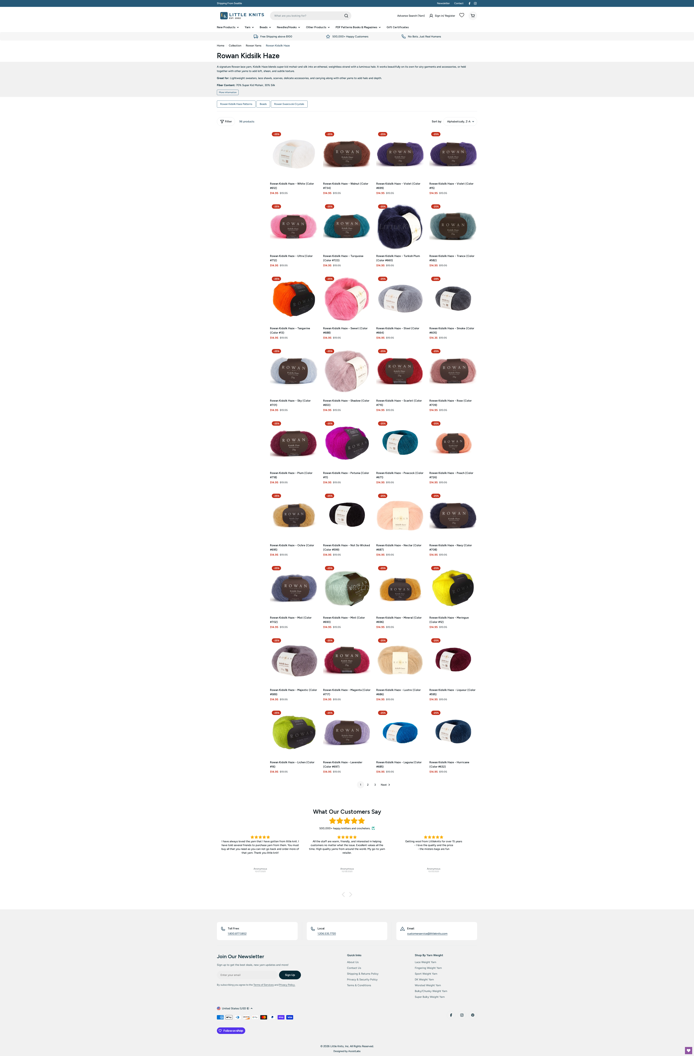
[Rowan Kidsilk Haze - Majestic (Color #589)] (294, 660)
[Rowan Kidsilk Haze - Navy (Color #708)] (453, 516)
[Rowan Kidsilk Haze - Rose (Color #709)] (453, 371)
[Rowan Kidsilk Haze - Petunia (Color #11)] (347, 443)
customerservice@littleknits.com (427, 933)
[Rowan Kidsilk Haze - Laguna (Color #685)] (400, 733)
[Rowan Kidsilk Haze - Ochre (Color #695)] (294, 516)
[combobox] (310, 15)
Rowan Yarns (253, 45)
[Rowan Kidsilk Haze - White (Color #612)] (294, 154)
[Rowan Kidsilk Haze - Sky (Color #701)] (294, 371)
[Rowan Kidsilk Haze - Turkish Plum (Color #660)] (400, 226)
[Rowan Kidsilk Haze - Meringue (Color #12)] (453, 588)
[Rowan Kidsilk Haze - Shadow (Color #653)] (347, 371)
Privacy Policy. (287, 984)
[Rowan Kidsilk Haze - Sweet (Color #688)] (347, 299)
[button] (344, 894)
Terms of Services (263, 984)
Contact (458, 3)
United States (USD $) (235, 1008)
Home (220, 45)
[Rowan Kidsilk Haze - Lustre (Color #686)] (400, 660)
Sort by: (437, 121)
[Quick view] (312, 138)
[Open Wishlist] (688, 1050)
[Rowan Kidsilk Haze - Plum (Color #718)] (294, 443)
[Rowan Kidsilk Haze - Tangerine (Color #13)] (294, 299)
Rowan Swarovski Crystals (289, 104)
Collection (235, 45)
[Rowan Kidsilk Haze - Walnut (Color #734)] (347, 154)
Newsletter (443, 3)
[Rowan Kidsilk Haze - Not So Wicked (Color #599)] (347, 516)
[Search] (346, 16)
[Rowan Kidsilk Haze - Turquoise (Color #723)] (347, 226)
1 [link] (360, 784)
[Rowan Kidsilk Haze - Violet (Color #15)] (453, 154)
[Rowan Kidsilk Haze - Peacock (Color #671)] (400, 443)
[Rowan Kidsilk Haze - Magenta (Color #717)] (347, 660)
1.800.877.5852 (237, 933)
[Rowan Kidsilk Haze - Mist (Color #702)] (294, 588)
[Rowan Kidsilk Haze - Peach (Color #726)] (453, 443)
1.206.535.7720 (327, 933)
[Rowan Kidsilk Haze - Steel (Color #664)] (400, 299)
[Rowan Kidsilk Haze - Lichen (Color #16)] (294, 733)
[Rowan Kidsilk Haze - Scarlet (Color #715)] (400, 371)
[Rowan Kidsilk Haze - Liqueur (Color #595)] (453, 660)
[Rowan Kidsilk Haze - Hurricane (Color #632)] (453, 733)
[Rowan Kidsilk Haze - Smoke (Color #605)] (453, 299)
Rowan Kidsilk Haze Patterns (236, 104)
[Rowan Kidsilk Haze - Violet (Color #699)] (400, 154)
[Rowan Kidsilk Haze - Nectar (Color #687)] (400, 516)
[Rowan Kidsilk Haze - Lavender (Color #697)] (347, 733)
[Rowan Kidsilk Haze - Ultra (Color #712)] (294, 226)
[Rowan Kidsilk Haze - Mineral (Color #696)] (400, 588)
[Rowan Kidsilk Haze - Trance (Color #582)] (453, 226)
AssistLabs (354, 1051)
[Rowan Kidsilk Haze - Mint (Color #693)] (347, 588)
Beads (263, 104)
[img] (347, 821)
